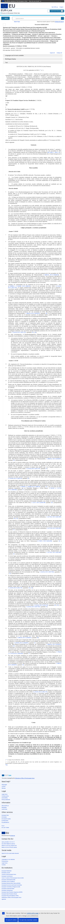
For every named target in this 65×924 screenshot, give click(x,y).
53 (61, 572)
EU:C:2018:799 (41, 502)
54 (10, 573)
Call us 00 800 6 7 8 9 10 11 (8, 842)
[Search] (62, 18)
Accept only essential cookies (28, 920)
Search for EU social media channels (10, 853)
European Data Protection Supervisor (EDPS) (12, 892)
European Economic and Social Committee (12, 885)
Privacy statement (6, 799)
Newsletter (4, 807)
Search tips (17, 21)
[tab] (32, 55)
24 (59, 541)
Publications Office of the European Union (25, 778)
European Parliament (6, 870)
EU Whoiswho (5, 820)
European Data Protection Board (9, 894)
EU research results (6, 818)
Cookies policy (5, 796)
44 (35, 332)
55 (46, 606)
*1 (40, 70)
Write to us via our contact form (9, 845)
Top (6, 764)
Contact (3, 786)
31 (13, 529)
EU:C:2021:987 (57, 517)
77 (29, 653)
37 (46, 468)
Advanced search (59, 21)
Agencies (4, 899)
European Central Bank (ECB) (8, 879)
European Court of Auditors (8, 881)
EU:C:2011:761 (12, 287)
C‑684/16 (46, 275)
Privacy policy (5, 861)
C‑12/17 (34, 502)
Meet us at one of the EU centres (9, 847)
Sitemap (4, 788)
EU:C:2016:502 (48, 541)
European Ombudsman (7, 890)
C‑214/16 (42, 572)
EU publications (5, 822)
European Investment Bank (8, 888)
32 (13, 554)
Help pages (4, 784)
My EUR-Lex (55, 7)
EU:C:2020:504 (12, 489)
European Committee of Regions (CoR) (11, 886)
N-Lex (3, 825)
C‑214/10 (58, 286)
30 (17, 518)
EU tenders (4, 817)
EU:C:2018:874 (54, 275)
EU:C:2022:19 (18, 478)
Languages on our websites (8, 859)
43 (32, 332)
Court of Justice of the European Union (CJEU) (13, 878)
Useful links (4, 809)
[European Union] (5, 833)
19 (13, 460)
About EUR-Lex (5, 805)
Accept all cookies (11, 920)
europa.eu (12, 835)
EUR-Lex (6, 10)
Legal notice (4, 794)
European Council (6, 872)
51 (35, 643)
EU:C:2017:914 (49, 572)
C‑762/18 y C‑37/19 (55, 488)
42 (46, 313)
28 (51, 502)
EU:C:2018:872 (24, 643)
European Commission (7, 876)
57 (23, 489)
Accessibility (5, 797)
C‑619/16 (16, 643)
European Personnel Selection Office (10, 895)
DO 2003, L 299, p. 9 (54, 152)
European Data (5, 815)
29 (14, 518)
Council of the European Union (9, 874)
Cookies (4, 864)
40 (37, 637)
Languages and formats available (14, 55)
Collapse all (59, 52)
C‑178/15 (39, 541)
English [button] (61, 7)
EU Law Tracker (5, 827)
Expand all (52, 52)
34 (29, 587)
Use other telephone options (8, 843)
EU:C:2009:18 (26, 286)
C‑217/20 (49, 517)
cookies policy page (33, 913)
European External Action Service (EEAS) (11, 883)
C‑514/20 (10, 478)
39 (32, 587)
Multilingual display (10, 59)
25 (28, 478)
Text (6, 62)
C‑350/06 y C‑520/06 (15, 286)
